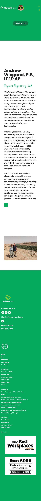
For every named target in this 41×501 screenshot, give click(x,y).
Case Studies (5, 420)
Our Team (4, 365)
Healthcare (5, 374)
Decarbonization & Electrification (12, 392)
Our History (5, 362)
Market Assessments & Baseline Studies (14, 400)
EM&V (3, 394)
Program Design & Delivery (10, 405)
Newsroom (4, 359)
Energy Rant (5, 422)
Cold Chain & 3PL (7, 372)
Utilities (3, 385)
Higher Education (7, 377)
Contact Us (20, 23)
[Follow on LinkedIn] (6, 205)
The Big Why (5, 427)
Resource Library (7, 425)
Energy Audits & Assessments (11, 397)
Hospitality (5, 379)
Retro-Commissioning (8, 407)
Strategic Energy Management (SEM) (13, 410)
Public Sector (5, 382)
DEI (2, 357)
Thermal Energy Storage (9, 413)
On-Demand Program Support (11, 402)
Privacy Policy (7, 325)
